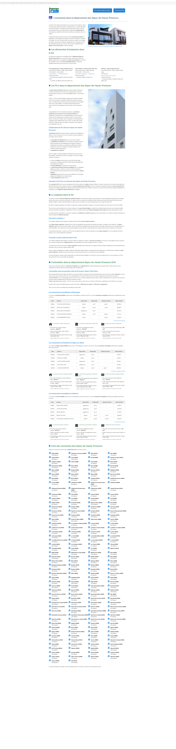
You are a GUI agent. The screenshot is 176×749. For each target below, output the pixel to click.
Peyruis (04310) (75, 581)
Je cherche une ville (119, 10)
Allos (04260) (113, 453)
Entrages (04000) (75, 506)
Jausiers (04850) (114, 519)
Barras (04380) (94, 465)
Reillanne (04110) (114, 590)
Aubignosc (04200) (56, 461)
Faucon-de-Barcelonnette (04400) (118, 511)
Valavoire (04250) (75, 648)
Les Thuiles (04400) (95, 544)
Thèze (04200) (94, 635)
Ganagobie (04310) (114, 515)
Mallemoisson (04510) (96, 552)
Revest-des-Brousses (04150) (59, 594)
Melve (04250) (113, 556)
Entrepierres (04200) (95, 506)
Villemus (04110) (95, 656)
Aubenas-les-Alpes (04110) (116, 457)
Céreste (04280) (55, 482)
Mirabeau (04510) (95, 560)
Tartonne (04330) (75, 635)
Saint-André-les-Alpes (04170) (98, 598)
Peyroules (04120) (56, 581)
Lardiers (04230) (114, 531)
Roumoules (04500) (75, 598)
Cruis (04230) (74, 498)
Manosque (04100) (56, 556)
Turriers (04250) (94, 640)
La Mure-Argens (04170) (77, 527)
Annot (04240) (74, 457)
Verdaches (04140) (114, 652)
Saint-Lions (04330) (56, 610)
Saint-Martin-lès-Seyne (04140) (59, 615)
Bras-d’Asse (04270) (115, 474)
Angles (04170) (55, 457)
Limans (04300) (74, 548)
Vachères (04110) (95, 644)
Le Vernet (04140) (114, 540)
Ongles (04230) (55, 577)
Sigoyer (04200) (55, 631)
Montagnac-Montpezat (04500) (59, 565)
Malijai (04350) (55, 552)
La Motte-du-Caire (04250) (58, 527)
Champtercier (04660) (76, 482)
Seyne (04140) (94, 627)
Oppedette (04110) (75, 577)
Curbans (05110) (95, 498)
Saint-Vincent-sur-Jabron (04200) (79, 619)
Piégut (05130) (94, 581)
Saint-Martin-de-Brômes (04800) (98, 610)
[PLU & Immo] (54, 10)
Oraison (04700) (94, 577)
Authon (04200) (74, 461)
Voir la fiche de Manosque (119, 320)
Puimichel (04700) (114, 585)
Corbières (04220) (56, 498)
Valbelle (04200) (94, 648)
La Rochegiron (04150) (57, 531)
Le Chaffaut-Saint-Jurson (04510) (59, 540)
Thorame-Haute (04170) (76, 640)
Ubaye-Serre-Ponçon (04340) (117, 640)
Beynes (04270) (74, 474)
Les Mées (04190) (56, 544)
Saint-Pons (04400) (56, 619)
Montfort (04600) (95, 565)
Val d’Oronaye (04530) (57, 648)
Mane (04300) (113, 552)
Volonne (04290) (55, 660)
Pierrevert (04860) (56, 585)
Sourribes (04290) (56, 635)
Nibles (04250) (74, 573)
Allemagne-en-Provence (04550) (78, 453)
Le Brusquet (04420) (56, 536)
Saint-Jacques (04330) (96, 602)
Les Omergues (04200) (76, 544)
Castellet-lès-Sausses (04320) (117, 478)
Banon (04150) (113, 461)
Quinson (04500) (75, 590)
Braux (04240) (55, 478)
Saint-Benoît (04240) (115, 598)
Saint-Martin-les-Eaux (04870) (117, 610)
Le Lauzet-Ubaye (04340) (97, 540)
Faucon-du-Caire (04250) (57, 515)
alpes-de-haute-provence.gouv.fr (108, 75)
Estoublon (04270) (95, 511)
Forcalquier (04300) (95, 515)
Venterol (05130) (94, 652)
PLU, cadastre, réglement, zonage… (102, 10)
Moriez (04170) (113, 569)
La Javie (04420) (114, 523)
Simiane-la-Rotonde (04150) (77, 631)
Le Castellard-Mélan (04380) (97, 536)
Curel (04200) (113, 498)
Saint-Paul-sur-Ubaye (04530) (98, 615)
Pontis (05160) (74, 585)
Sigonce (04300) (114, 627)
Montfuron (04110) (114, 565)
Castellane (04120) (95, 478)
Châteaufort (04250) (115, 482)
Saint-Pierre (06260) (115, 615)
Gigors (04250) (55, 519)
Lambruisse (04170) (95, 531)
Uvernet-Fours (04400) (76, 644)
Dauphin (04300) (55, 502)
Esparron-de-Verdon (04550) (78, 511)
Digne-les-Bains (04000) (96, 502)
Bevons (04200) (55, 474)
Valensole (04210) (114, 648)
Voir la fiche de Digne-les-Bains (118, 371)
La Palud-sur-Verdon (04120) (97, 527)
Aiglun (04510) (55, 453)
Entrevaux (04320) (114, 506)
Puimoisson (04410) (56, 590)
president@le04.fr (53, 73)
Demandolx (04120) (75, 502)
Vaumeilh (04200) (75, 652)
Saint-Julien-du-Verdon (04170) (78, 606)
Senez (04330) (74, 627)
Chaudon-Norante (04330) (116, 488)
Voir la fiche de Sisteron (120, 422)
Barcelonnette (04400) (57, 465)
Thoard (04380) (113, 635)
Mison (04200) (113, 560)
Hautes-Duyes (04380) (96, 519)
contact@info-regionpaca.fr (81, 73)
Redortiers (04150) (95, 590)
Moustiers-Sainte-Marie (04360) (59, 573)
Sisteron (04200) (95, 631)
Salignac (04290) (75, 623)
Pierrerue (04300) (114, 581)
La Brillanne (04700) (56, 523)
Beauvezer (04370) (95, 470)
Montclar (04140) (75, 565)
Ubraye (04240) (55, 644)
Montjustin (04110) (56, 569)
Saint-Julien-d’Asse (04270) (58, 606)
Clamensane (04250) (56, 494)
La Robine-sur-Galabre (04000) (117, 527)
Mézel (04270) (74, 560)
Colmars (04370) (114, 494)
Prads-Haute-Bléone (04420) (97, 585)
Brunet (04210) (74, 478)
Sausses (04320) (114, 623)
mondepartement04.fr (63, 73)
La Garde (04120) (95, 523)
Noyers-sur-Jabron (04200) (116, 573)
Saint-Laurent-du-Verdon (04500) (118, 606)
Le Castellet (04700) (115, 536)
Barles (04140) (74, 465)
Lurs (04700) (94, 548)
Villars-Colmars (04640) (76, 656)
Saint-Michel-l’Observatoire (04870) (79, 615)
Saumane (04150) (95, 623)
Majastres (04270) (114, 548)
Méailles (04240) (94, 556)
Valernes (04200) (55, 652)
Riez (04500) (113, 594)
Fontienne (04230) (75, 515)
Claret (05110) (74, 494)
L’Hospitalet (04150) (56, 548)
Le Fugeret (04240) (75, 540)
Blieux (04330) (94, 474)
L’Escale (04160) (114, 544)
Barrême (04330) (114, 465)
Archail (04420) (94, 457)
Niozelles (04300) (95, 573)
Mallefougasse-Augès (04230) (78, 552)
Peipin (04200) (113, 577)
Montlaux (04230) (75, 569)
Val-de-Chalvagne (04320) (116, 644)
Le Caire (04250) (75, 536)
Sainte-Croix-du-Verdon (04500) (117, 619)
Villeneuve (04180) (114, 656)
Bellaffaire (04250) (114, 470)
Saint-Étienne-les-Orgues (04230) (59, 602)
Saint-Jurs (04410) (95, 606)
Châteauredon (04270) (96, 488)
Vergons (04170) (55, 656)
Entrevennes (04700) (56, 511)
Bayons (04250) (55, 470)
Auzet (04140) (94, 461)
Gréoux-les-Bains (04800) (77, 519)
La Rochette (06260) (76, 531)
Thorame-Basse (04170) (57, 640)
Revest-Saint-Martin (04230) (97, 594)
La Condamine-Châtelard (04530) (79, 523)
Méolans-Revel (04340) (57, 560)
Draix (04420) (113, 502)
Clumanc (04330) (95, 494)
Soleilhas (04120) (114, 631)
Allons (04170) (94, 453)
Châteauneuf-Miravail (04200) (59, 488)
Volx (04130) (74, 660)
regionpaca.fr (91, 73)
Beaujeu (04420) (75, 470)
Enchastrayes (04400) (57, 506)
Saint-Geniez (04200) (76, 602)
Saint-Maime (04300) (76, 610)
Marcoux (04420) (75, 556)
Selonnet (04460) (56, 627)
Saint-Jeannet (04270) (115, 602)
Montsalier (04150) (95, 569)
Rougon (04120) (55, 598)
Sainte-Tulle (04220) (56, 623)
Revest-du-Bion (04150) (76, 594)
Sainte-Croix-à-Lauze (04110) (98, 619)
